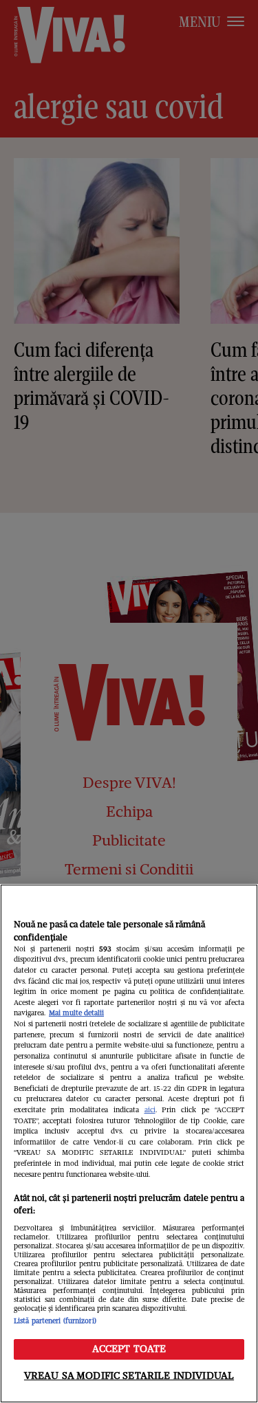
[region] (129, 1143)
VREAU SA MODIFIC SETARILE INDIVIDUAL (129, 1375)
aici (149, 1109)
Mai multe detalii (76, 1012)
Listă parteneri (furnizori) (55, 1320)
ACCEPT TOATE (129, 1349)
